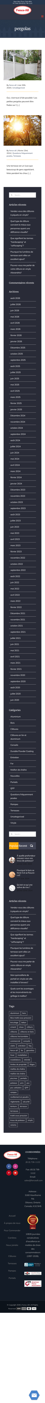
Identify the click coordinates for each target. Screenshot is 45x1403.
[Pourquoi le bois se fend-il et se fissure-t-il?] (12, 873)
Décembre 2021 (17, 613)
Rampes (14, 804)
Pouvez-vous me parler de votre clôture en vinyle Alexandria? (22, 269)
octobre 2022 (16, 564)
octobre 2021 (16, 625)
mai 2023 (14, 533)
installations (15, 1060)
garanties (30, 1050)
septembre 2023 (18, 508)
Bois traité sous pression (20, 1018)
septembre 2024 (18, 434)
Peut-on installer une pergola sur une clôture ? (22, 60)
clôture (30, 1027)
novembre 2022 (17, 557)
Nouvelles (15, 776)
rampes (13, 1092)
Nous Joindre (12, 1245)
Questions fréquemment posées (21, 796)
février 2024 (16, 477)
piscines (13, 1078)
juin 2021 (14, 644)
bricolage (14, 1022)
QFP (12, 788)
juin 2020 (14, 700)
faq (30, 1046)
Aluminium (15, 716)
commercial (15, 1041)
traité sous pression (18, 1115)
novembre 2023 (17, 496)
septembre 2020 (18, 681)
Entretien (14, 757)
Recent (23, 845)
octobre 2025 (16, 353)
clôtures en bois (27, 1032)
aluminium (14, 1013)
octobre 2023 (16, 502)
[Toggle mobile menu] (42, 16)
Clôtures (14, 729)
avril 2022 (15, 595)
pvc (28, 1083)
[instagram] (15, 1166)
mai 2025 (14, 384)
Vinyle (13, 823)
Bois (12, 723)
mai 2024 (14, 458)
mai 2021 (14, 650)
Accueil (12, 1215)
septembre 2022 (18, 570)
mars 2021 (15, 662)
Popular (13, 845)
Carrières (12, 1237)
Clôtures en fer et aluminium (18, 737)
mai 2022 (14, 588)
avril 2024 (15, 465)
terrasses (14, 1111)
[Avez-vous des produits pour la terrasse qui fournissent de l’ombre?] (22, 130)
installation (22, 1055)
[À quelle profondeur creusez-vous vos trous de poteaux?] (12, 858)
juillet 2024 (15, 446)
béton (23, 1022)
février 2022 (16, 607)
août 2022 (15, 576)
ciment (13, 1027)
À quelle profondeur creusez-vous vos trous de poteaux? (26, 858)
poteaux (13, 1083)
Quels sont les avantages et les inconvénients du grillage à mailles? (22, 992)
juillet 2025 (15, 372)
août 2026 (15, 298)
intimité (27, 1060)
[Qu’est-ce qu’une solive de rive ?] (12, 886)
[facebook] (9, 1166)
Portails (14, 782)
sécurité (26, 1102)
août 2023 (15, 514)
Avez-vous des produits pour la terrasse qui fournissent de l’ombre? (22, 124)
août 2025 (15, 366)
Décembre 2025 (17, 347)
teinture (13, 1106)
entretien (22, 1046)
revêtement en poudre (19, 1097)
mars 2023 (15, 545)
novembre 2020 (17, 675)
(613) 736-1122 (33, 1162)
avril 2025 (15, 391)
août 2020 (15, 687)
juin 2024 (14, 452)
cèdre (12, 1046)
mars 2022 (15, 601)
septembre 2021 (18, 632)
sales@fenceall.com (33, 1180)
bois (24, 1013)
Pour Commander (12, 1230)
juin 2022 (14, 582)
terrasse (23, 1106)
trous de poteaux (17, 1120)
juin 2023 (14, 527)
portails (23, 1078)
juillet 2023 (15, 520)
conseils (26, 1041)
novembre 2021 (17, 619)
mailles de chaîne (17, 1069)
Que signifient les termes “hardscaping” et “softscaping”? (21, 242)
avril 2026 (15, 323)
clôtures (13, 1032)
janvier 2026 (16, 341)
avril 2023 (15, 539)
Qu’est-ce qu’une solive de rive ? (24, 885)
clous (21, 1027)
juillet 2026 (15, 304)
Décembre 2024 (17, 415)
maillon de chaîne (17, 1073)
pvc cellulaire (15, 1088)
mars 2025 (15, 397)
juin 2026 (14, 310)
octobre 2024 (16, 428)
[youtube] (15, 1173)
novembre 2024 (17, 421)
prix (22, 1083)
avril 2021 (15, 656)
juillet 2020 (15, 693)
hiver (12, 1055)
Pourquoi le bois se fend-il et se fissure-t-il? (26, 873)
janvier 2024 (16, 483)
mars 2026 (15, 329)
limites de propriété (18, 1064)
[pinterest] (9, 1173)
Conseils (14, 745)
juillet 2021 (15, 638)
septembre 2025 (18, 360)
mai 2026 (14, 316)
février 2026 (16, 335)
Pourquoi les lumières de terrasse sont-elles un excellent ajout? (21, 255)
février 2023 (16, 551)
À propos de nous (12, 1223)
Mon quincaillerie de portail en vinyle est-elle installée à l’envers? (21, 979)
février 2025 (16, 403)
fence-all (12, 85)
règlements (15, 1102)
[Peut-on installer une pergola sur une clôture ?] (22, 65)
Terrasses (17, 156)
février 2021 (16, 669)
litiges (32, 1064)
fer (22, 1050)
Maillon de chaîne (18, 769)
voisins (13, 1125)
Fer (11, 763)
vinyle (30, 1120)
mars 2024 (15, 471)
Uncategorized (19, 88)
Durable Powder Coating (21, 751)
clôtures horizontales (19, 1036)
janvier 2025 (16, 409)
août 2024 (15, 440)
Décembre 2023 (17, 489)
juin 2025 (14, 378)
